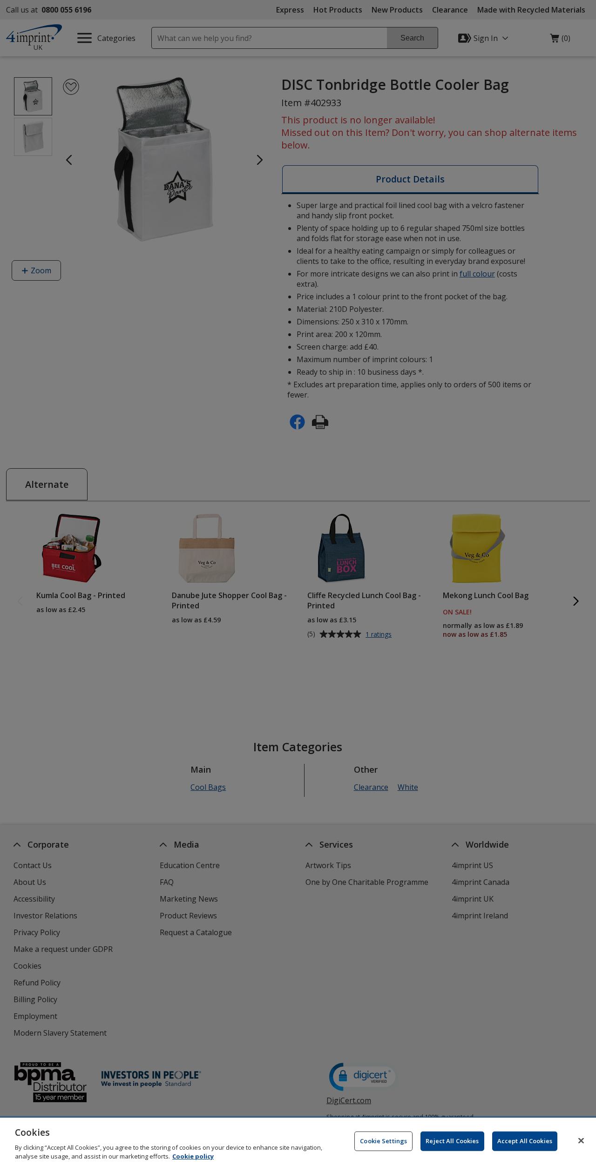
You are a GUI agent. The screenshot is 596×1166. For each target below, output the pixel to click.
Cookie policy (193, 1156)
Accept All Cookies (524, 1141)
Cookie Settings (383, 1141)
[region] (298, 1142)
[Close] (581, 1141)
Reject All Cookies (452, 1141)
